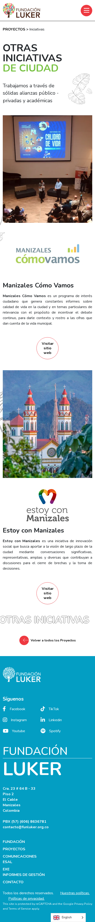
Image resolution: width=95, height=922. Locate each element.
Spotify (55, 731)
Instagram (19, 720)
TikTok (54, 709)
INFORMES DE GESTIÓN (24, 874)
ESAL (7, 861)
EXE (6, 869)
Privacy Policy (83, 904)
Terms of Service (20, 909)
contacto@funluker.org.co (26, 827)
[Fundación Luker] (21, 10)
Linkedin (55, 720)
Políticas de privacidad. (26, 898)
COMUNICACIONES (20, 856)
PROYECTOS (14, 29)
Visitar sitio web (47, 348)
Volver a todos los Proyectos (53, 640)
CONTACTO (13, 882)
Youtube (18, 731)
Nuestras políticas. (75, 893)
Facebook (17, 709)
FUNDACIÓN (14, 841)
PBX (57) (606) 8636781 (24, 821)
